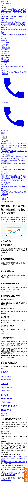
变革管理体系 (8, 463)
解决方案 (3, 14)
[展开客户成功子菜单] (7, 184)
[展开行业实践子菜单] (7, 173)
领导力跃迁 (22, 462)
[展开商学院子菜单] (6, 167)
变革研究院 (4, 27)
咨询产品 (3, 7)
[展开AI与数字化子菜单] (8, 155)
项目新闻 (22, 469)
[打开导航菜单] (2, 134)
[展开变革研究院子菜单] (8, 162)
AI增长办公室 (14, 467)
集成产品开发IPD (17, 456)
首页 (2, 5)
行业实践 (3, 38)
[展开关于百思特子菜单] (8, 190)
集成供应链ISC (6, 458)
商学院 (2, 33)
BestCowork (22, 465)
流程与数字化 (14, 458)
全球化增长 (9, 462)
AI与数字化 (4, 20)
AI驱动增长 (15, 462)
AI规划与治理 (15, 465)
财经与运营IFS (22, 458)
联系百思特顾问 (5, 431)
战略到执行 (9, 456)
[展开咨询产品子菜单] (7, 141)
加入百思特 (8, 475)
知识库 (13, 475)
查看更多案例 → (5, 415)
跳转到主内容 (4, 1)
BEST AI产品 (22, 467)
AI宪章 (9, 465)
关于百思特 (4, 70)
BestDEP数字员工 (5, 467)
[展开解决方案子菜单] (7, 149)
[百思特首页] (6, 3)
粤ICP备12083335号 (6, 480)
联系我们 (3, 195)
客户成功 (3, 64)
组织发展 (3, 460)
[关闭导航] (5, 137)
